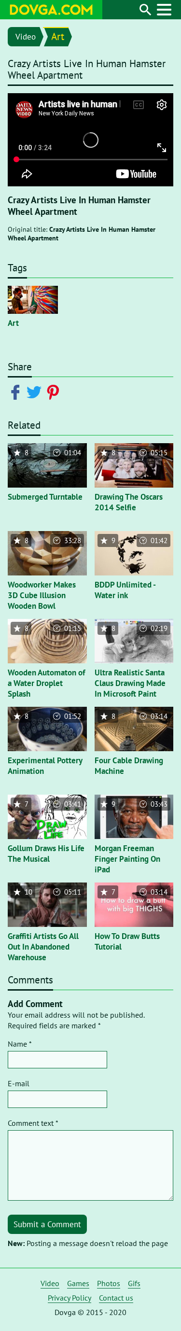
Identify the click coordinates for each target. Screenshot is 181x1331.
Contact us (116, 1298)
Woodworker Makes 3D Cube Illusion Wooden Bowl (42, 595)
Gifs (134, 1283)
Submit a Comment (47, 1224)
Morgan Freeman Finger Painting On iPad (127, 859)
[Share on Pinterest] (54, 391)
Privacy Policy (69, 1298)
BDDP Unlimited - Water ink (125, 590)
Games (78, 1283)
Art (57, 36)
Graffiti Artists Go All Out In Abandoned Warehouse (43, 947)
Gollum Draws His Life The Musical (46, 853)
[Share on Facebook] (17, 391)
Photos (108, 1283)
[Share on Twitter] (36, 391)
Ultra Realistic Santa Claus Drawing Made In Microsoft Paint (130, 683)
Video (25, 36)
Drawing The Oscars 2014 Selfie (129, 502)
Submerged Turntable (45, 496)
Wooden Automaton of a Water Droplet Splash (46, 683)
